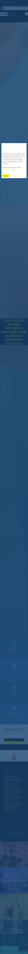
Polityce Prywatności (7, 169)
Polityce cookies (18, 169)
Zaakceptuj (5, 175)
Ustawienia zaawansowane (17, 175)
